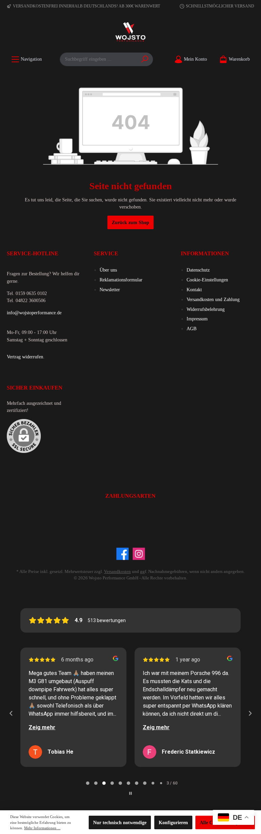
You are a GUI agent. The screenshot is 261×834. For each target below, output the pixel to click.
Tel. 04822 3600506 (26, 300)
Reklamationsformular (121, 279)
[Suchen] (145, 59)
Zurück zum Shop (130, 222)
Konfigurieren (173, 822)
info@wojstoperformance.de (34, 312)
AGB (191, 328)
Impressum (197, 318)
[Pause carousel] (130, 793)
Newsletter (110, 289)
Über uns (108, 270)
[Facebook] (122, 553)
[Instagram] (138, 553)
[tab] (88, 783)
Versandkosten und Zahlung (213, 299)
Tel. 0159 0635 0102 (27, 293)
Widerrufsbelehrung (206, 309)
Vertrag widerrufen (25, 356)
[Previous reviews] (10, 713)
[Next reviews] (249, 713)
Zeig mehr (42, 727)
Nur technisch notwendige (119, 822)
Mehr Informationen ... (42, 828)
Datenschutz (198, 270)
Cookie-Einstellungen (207, 279)
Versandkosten (117, 571)
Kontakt (194, 289)
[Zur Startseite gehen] (130, 32)
